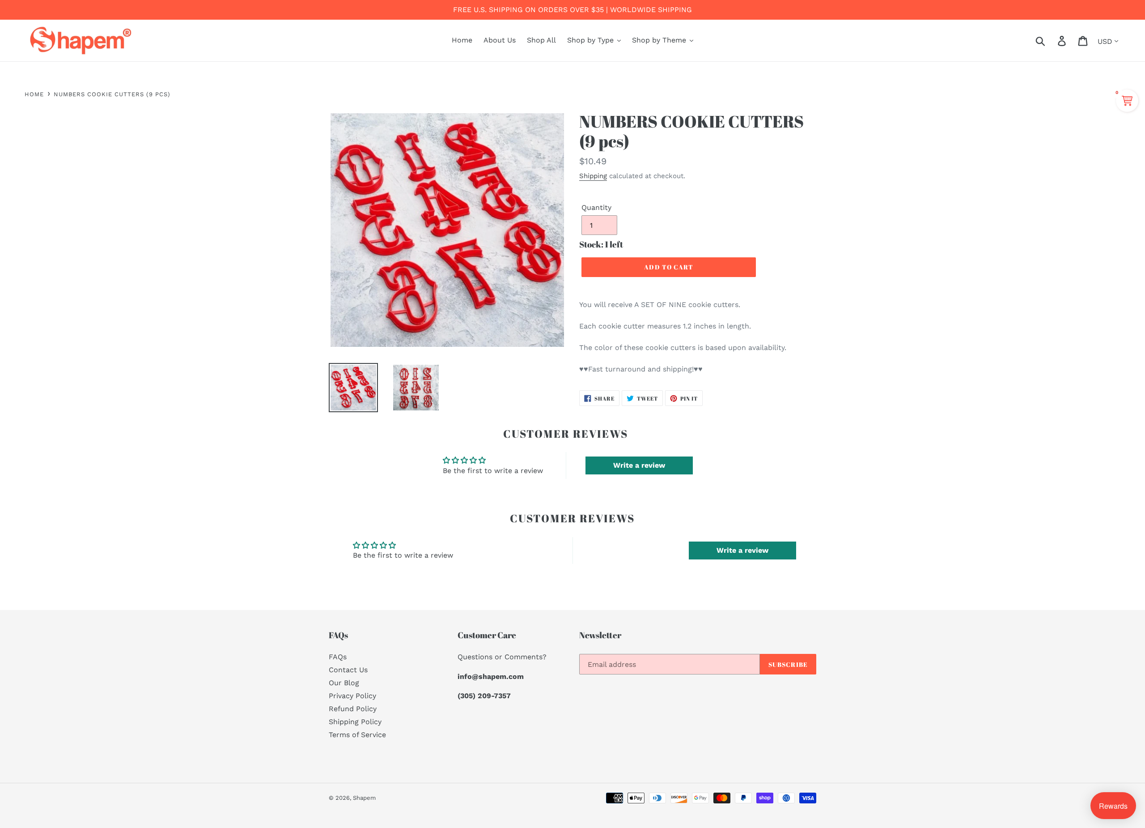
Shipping (593, 176)
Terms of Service (357, 734)
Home (34, 94)
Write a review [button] (639, 465)
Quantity (596, 207)
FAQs (338, 657)
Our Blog (344, 683)
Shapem (364, 797)
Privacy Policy (352, 695)
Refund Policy (353, 708)
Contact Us (348, 670)
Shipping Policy (355, 721)
